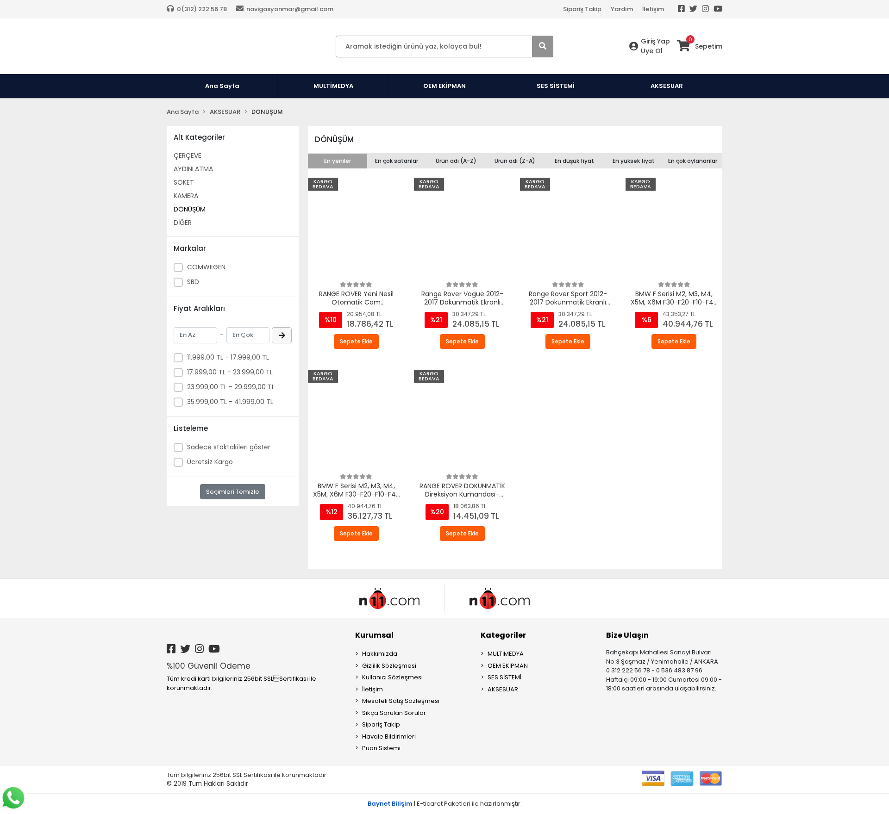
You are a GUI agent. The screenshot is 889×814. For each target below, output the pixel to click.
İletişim (653, 9)
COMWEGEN (206, 267)
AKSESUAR (503, 689)
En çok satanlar (396, 161)
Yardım (622, 9)
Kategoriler (503, 635)
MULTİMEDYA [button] (333, 85)
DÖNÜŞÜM (190, 209)
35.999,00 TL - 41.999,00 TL (230, 401)
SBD (193, 281)
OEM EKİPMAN (508, 665)
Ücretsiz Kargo (210, 461)
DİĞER (183, 222)
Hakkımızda (379, 653)
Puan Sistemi (381, 748)
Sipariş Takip (582, 9)
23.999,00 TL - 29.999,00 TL (231, 386)
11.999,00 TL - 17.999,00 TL (228, 357)
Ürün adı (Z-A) (515, 161)
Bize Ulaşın (627, 635)
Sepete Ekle (356, 341)
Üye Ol (652, 51)
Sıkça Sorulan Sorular (394, 712)
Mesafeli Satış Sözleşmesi (400, 700)
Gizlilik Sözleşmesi (389, 665)
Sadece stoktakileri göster (228, 447)
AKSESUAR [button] (667, 85)
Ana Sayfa (222, 85)
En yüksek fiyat (634, 161)
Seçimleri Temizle (232, 491)
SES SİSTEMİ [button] (556, 85)
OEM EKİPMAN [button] (444, 85)
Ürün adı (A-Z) (456, 161)
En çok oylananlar (692, 161)
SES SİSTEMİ (504, 677)
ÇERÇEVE (187, 155)
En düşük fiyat (574, 161)
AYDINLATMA (193, 169)
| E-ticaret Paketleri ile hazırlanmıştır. (445, 803)
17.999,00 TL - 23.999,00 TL (230, 372)
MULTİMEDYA (506, 653)
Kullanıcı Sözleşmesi (392, 677)
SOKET (184, 182)
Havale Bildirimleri (389, 736)
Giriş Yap (655, 41)
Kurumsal (374, 635)
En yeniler (337, 161)
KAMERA (186, 195)
